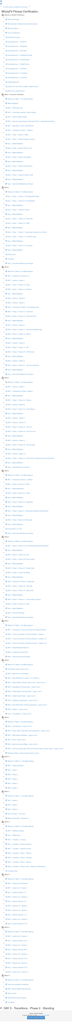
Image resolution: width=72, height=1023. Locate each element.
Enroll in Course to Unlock (36, 1018)
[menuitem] (1, 4)
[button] (1, 2)
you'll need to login (43, 1015)
